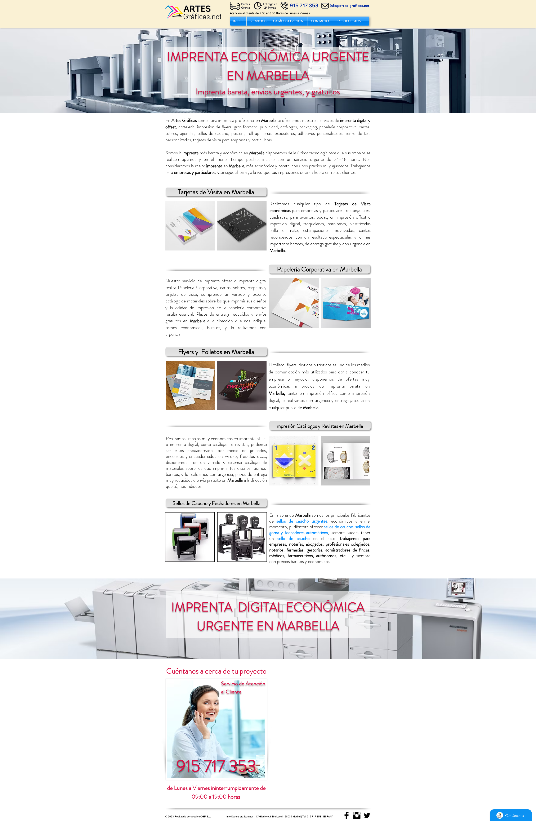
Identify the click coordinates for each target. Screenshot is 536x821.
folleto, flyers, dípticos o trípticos (302, 364)
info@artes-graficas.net (240, 816)
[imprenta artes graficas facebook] (346, 815)
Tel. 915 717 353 (311, 816)
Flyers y (189, 351)
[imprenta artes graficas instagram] (357, 815)
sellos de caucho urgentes (301, 521)
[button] (258, 21)
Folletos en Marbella (227, 351)
